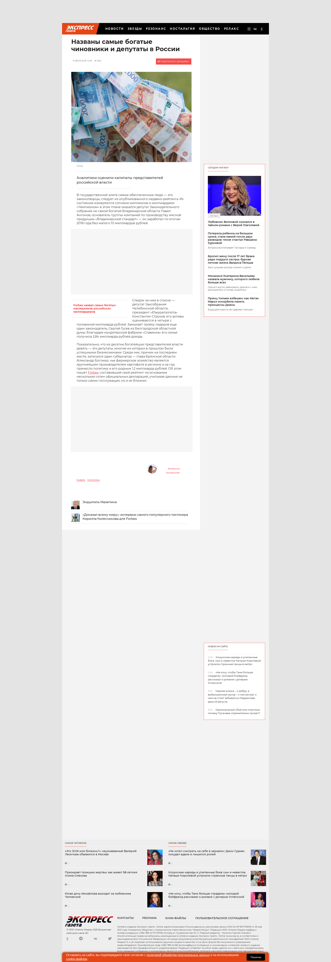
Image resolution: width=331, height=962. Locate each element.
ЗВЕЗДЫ (135, 28)
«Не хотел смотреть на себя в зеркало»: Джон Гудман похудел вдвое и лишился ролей (206, 853)
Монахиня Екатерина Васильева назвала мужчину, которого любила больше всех (233, 279)
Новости (114, 28)
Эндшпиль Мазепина (100, 502)
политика (93, 480)
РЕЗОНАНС (156, 28)
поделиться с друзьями (174, 61)
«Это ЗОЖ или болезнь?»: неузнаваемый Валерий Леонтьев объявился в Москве (101, 853)
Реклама (149, 918)
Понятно (256, 957)
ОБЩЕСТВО (209, 28)
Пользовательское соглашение (221, 918)
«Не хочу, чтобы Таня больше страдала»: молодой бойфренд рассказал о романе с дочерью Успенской (206, 895)
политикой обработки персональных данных (178, 955)
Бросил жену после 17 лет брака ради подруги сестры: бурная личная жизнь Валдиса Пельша (231, 259)
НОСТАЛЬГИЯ (182, 28)
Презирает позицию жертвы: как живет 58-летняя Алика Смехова (101, 874)
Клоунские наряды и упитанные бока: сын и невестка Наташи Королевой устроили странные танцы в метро (207, 874)
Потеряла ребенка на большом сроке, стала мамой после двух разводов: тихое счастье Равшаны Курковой (232, 238)
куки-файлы (175, 918)
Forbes (93, 372)
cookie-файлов (76, 959)
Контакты (125, 918)
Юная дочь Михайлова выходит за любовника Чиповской (98, 895)
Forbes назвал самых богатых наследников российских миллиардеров (94, 308)
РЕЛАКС (231, 28)
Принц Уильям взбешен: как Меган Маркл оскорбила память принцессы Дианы (233, 301)
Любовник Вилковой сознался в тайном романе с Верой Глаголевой (233, 223)
